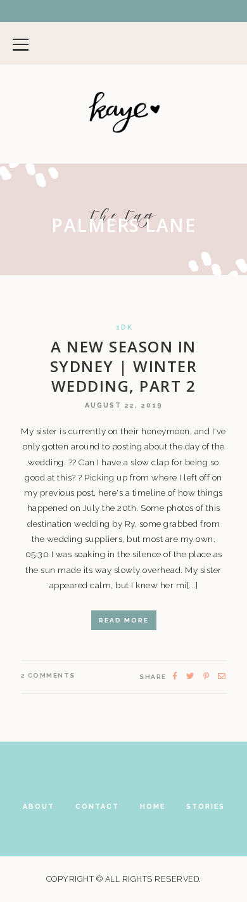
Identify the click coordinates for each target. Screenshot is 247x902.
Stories (205, 806)
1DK (124, 327)
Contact (97, 806)
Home (152, 806)
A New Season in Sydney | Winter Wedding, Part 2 (124, 366)
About (38, 806)
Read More (124, 620)
